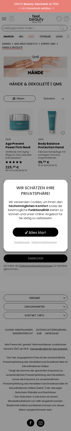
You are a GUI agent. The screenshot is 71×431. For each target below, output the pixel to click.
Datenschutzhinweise (44, 242)
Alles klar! (37, 232)
